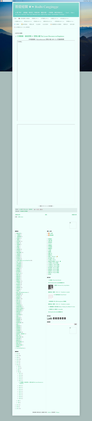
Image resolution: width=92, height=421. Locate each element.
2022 (18, 353)
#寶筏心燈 (18, 233)
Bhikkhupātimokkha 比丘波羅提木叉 (55, 312)
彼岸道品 (18, 284)
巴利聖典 (26, 211)
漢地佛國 (18, 330)
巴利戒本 (18, 257)
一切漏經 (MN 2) (18, 21)
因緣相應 (18, 270)
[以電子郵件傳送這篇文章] (37, 209)
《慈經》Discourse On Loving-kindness (61, 285)
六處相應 (18, 254)
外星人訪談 (18, 262)
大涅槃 (49, 250)
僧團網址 (50, 245)
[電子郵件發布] (34, 209)
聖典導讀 (18, 327)
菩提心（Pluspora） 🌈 (53, 256)
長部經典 (18, 287)
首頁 (46, 214)
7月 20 (20, 396)
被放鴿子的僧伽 (19, 308)
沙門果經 (18, 282)
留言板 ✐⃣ (50, 274)
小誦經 (17, 246)
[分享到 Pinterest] (42, 209)
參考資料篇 (18, 305)
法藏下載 (50, 240)
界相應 (17, 290)
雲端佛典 (18, 321)
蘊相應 (17, 346)
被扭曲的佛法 (19, 306)
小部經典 (18, 244)
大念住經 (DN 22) (64, 18)
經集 (17, 324)
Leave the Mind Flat (20, 348)
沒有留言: (31, 209)
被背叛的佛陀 (19, 310)
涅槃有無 (18, 303)
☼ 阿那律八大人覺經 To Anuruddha (55, 309)
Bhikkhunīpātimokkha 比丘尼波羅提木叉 (56, 282)
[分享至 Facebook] (40, 209)
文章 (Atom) (20, 216)
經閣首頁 (18, 325)
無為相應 (18, 313)
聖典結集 (50, 242)
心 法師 (51, 233)
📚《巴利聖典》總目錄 (24, 18)
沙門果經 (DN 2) (44, 18)
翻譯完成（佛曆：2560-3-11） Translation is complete (59, 292)
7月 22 (20, 393)
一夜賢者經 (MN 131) (59, 21)
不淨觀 (17, 247)
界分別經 (18, 289)
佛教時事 (18, 278)
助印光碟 (72, 24)
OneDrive (50, 243)
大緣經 (17, 243)
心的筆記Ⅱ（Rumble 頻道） (54, 264)
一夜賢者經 (18, 236)
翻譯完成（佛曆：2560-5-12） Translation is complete (59, 304)
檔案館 (49, 251)
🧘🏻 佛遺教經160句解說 (55, 24)
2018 (18, 361)
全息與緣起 (18, 266)
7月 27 (20, 380)
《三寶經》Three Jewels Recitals (54, 280)
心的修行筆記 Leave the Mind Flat (23, 260)
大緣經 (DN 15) (54, 18)
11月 (19, 368)
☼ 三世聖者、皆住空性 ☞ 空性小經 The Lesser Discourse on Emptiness (39, 36)
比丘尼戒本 (45, 24)
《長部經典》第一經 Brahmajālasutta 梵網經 (57, 301)
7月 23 (20, 391)
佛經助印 (18, 279)
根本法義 (18, 302)
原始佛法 (18, 298)
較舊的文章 (74, 214)
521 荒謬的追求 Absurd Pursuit (60, 294)
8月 (18, 370)
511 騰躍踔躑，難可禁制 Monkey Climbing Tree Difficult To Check (61, 306)
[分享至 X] (39, 209)
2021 (18, 355)
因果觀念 (18, 268)
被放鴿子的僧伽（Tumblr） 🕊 (54, 261)
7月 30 (20, 375)
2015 (18, 405)
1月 (18, 402)
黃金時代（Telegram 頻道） (54, 270)
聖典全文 (65, 24)
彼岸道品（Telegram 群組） (54, 269)
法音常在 (18, 286)
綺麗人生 (50, 253)
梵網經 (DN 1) (35, 18)
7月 (18, 371)
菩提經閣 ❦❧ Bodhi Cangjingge (36, 6)
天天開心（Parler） (52, 259)
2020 (18, 357)
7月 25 (20, 387)
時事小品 (18, 300)
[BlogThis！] (38, 209)
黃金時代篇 (18, 322)
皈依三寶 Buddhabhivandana (21, 292)
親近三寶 (18, 335)
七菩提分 (18, 238)
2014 (18, 406)
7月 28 (20, 378)
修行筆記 (18, 295)
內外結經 (18, 251)
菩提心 (17, 316)
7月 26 (20, 385)
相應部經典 (18, 294)
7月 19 (20, 398)
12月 (19, 366)
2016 (18, 364)
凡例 (15, 18)
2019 (18, 359)
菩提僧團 (18, 319)
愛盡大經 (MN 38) (47, 21)
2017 (18, 362)
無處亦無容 (18, 314)
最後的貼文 (18, 311)
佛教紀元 (50, 255)
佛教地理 (18, 276)
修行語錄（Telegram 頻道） (54, 267)
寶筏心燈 (31, 24)
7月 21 (20, 394)
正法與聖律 (18, 263)
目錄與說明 (18, 265)
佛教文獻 (18, 274)
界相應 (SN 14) (69, 21)
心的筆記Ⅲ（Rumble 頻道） (54, 266)
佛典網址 (50, 239)
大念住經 (18, 241)
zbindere (49, 412)
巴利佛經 (18, 255)
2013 (18, 408)
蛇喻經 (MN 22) (37, 21)
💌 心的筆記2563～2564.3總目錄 (21, 27)
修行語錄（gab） (51, 258)
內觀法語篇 (18, 252)
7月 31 (20, 373)
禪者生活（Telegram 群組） (54, 272)
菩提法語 (18, 317)
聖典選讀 (18, 329)
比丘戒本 (38, 24)
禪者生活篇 (18, 337)
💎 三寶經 (16, 24)
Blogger (57, 412)
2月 (18, 400)
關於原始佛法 (19, 341)
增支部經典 (18, 332)
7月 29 (20, 377)
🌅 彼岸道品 (24, 24)
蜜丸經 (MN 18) (28, 21)
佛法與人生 (18, 273)
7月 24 (20, 389)
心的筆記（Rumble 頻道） (53, 263)
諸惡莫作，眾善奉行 (20, 333)
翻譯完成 (18, 340)
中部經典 (22, 211)
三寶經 (17, 239)
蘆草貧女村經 (19, 345)
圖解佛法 (50, 248)
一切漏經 (18, 235)
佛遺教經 (18, 281)
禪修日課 (18, 338)
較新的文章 (17, 214)
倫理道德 (18, 297)
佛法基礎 (18, 271)
